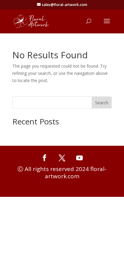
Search (101, 102)
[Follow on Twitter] (62, 157)
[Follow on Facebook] (44, 157)
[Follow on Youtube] (79, 157)
